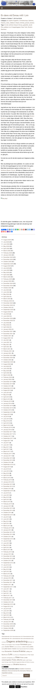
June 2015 (6, 495)
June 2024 (6, 292)
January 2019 (7, 403)
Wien (25, 664)
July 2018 (6, 416)
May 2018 (6, 421)
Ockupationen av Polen (25, 654)
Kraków (22, 651)
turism (11, 664)
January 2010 (7, 622)
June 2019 (6, 392)
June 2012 (6, 567)
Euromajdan (9, 644)
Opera (32, 654)
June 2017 (6, 445)
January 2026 (7, 255)
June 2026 (6, 244)
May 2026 (6, 246)
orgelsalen (4, 657)
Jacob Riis (12, 129)
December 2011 (8, 580)
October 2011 (7, 584)
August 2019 (7, 390)
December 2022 (8, 318)
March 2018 (6, 425)
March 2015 (6, 502)
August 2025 (7, 266)
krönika (22, 23)
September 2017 (8, 438)
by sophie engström (13, 20)
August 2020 (7, 364)
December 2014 (8, 508)
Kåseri (17, 23)
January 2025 (7, 281)
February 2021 (7, 351)
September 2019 (8, 388)
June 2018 (6, 419)
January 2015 (7, 506)
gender (3, 646)
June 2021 (6, 342)
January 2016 (7, 482)
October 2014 (7, 512)
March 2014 (6, 526)
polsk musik (25, 660)
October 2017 (7, 436)
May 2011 (6, 591)
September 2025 (8, 264)
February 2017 (7, 454)
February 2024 (7, 301)
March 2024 (6, 299)
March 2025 (6, 277)
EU (5, 644)
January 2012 (7, 578)
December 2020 (8, 355)
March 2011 (6, 595)
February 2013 (7, 552)
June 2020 (6, 368)
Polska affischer (17, 660)
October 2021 (7, 336)
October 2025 (7, 261)
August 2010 (7, 606)
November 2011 (8, 582)
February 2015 (7, 504)
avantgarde (4, 642)
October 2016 (7, 462)
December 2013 (8, 532)
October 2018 (7, 410)
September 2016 (8, 464)
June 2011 (6, 589)
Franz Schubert (16, 644)
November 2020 (8, 357)
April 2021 (6, 347)
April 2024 (6, 296)
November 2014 (8, 510)
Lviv (10, 654)
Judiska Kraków (25, 646)
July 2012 (6, 565)
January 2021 (7, 353)
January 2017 (7, 456)
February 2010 (7, 619)
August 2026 (7, 240)
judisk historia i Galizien (10, 649)
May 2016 (6, 473)
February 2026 (7, 253)
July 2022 (6, 323)
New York (24, 27)
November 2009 (8, 626)
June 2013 (6, 543)
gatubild (25, 25)
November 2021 (8, 334)
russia (10, 662)
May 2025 (6, 272)
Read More (24, 687)
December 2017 (8, 432)
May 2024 (6, 294)
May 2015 (6, 497)
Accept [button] (12, 686)
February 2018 (7, 427)
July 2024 (6, 290)
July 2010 (6, 609)
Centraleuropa (23, 20)
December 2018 (8, 405)
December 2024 (8, 283)
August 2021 (7, 338)
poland (27, 23)
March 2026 (6, 251)
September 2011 (8, 587)
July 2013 (6, 541)
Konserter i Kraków (11, 651)
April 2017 (6, 449)
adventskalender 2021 (7, 638)
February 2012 (7, 576)
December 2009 (8, 624)
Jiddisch (12, 23)
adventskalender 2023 (28, 638)
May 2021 (6, 344)
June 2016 (6, 471)
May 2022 (6, 325)
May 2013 (6, 545)
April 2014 (6, 523)
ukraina (32, 23)
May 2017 (6, 447)
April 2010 (6, 615)
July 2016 (6, 469)
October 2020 (7, 360)
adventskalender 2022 (17, 638)
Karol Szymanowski (21, 648)
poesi (14, 657)
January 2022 (7, 329)
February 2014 (7, 528)
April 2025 (6, 275)
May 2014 (6, 521)
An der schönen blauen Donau (13, 25)
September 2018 (8, 412)
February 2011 (7, 598)
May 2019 (6, 395)
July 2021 (6, 340)
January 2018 (7, 430)
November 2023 (8, 305)
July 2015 (6, 493)
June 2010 (6, 611)
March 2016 (6, 478)
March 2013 (6, 550)
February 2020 (7, 377)
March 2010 (6, 617)
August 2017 (7, 440)
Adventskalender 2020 (28, 636)
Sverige (8, 664)
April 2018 (6, 423)
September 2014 (8, 515)
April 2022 (6, 327)
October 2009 (7, 628)
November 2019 (8, 384)
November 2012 (8, 558)
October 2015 (7, 488)
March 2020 (6, 375)
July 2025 (6, 268)
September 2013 (8, 539)
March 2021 (6, 349)
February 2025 (7, 279)
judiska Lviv (7, 27)
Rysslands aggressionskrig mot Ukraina (21, 662)
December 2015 (8, 484)
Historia (3, 23)
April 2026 (6, 248)
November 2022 (8, 320)
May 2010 (6, 613)
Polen (17, 657)
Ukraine (21, 664)
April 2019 (6, 397)
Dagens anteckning (17, 641)
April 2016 (6, 475)
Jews (7, 23)
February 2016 (7, 480)
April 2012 (6, 571)
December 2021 (8, 331)
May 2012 (6, 569)
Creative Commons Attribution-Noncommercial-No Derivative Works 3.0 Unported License (17, 671)
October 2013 (7, 536)
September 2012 (8, 563)
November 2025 (8, 259)
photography (10, 657)
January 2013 (7, 554)
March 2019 (6, 399)
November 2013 (8, 534)
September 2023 (8, 309)
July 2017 (6, 443)
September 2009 (8, 630)
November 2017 (8, 434)
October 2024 (7, 288)
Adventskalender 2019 (18, 636)
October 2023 (7, 307)
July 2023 (6, 314)
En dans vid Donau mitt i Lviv (14, 15)
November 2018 (8, 408)
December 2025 (8, 257)
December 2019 (8, 382)
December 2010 (8, 600)
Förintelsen (24, 644)
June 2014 (6, 519)
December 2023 (8, 303)
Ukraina (16, 664)
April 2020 (6, 373)
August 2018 (7, 414)
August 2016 (7, 467)
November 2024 (8, 286)
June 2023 (6, 316)
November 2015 (8, 486)
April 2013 (6, 547)
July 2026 (6, 242)
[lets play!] (18, 209)
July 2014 (6, 517)
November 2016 (8, 460)
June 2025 (6, 270)
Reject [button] (18, 686)
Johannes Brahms (18, 646)
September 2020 (8, 362)
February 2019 (7, 401)
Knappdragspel (16, 27)
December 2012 (8, 556)
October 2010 (7, 602)
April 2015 (6, 499)
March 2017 (6, 451)
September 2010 (8, 604)
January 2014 (7, 530)
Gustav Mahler (9, 647)
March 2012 (6, 574)
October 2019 (7, 386)
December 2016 (8, 458)
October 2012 (7, 560)
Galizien (30, 20)
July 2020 (6, 366)
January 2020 (7, 379)
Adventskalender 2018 (7, 636)
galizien (29, 644)
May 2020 (6, 371)
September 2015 (8, 491)
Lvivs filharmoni (16, 654)
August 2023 (7, 312)
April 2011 (6, 593)
